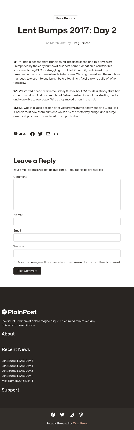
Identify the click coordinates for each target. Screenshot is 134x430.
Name (18, 215)
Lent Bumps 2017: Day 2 (17, 370)
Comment (20, 176)
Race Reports (65, 18)
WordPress (80, 423)
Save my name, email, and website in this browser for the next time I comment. (69, 262)
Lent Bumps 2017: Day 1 (17, 375)
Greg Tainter (81, 43)
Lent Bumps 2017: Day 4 (17, 360)
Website (18, 246)
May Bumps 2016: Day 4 (17, 381)
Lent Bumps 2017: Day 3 (17, 366)
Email (18, 230)
